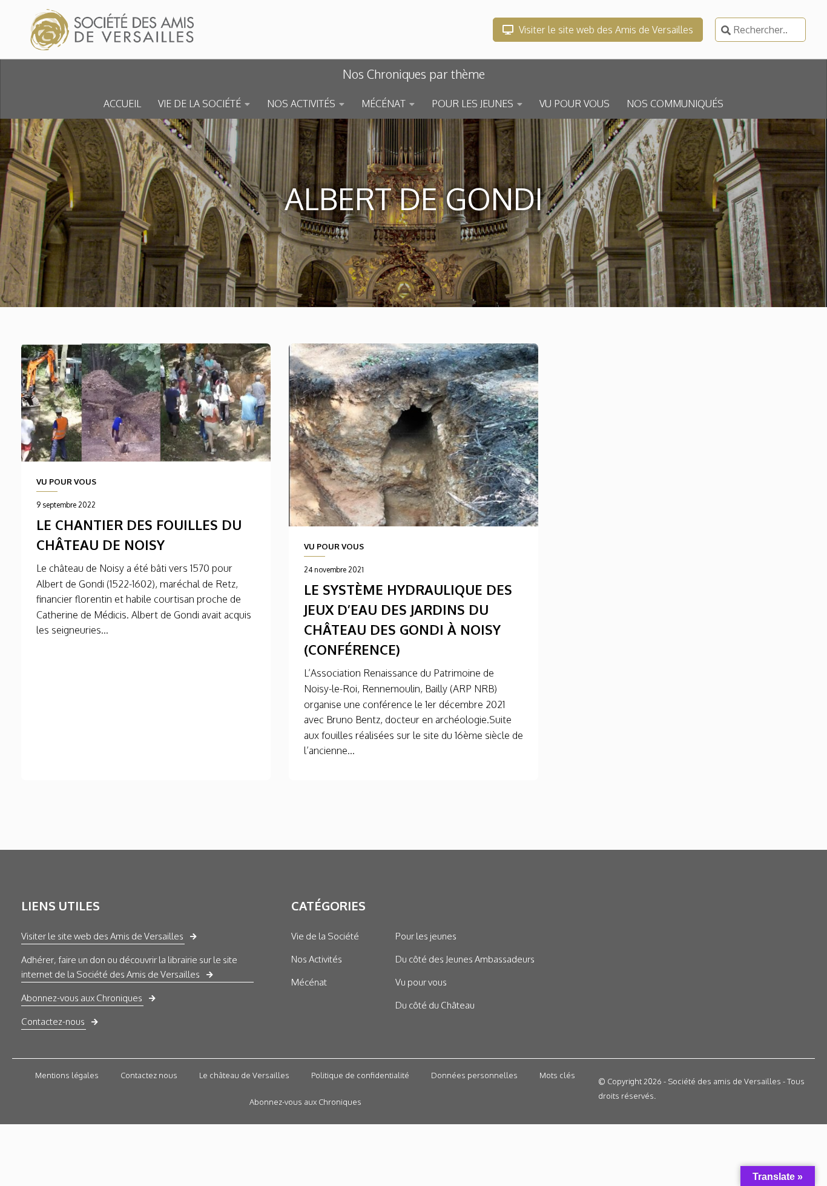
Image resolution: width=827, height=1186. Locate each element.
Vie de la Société (325, 936)
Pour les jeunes (425, 936)
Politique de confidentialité (360, 1075)
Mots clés (557, 1075)
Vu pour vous (421, 982)
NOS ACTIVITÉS (301, 104)
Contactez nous (148, 1075)
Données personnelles (474, 1075)
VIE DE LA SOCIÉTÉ (199, 104)
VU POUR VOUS (574, 104)
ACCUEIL (122, 104)
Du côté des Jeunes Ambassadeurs (465, 959)
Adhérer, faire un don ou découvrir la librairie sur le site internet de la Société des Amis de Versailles (129, 967)
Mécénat (309, 982)
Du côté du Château (435, 1005)
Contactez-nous (53, 1021)
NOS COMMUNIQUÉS (675, 104)
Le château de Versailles (244, 1075)
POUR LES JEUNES (472, 104)
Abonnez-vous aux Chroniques (81, 998)
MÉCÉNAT (383, 104)
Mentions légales (67, 1075)
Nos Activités (316, 959)
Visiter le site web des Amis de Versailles (604, 30)
